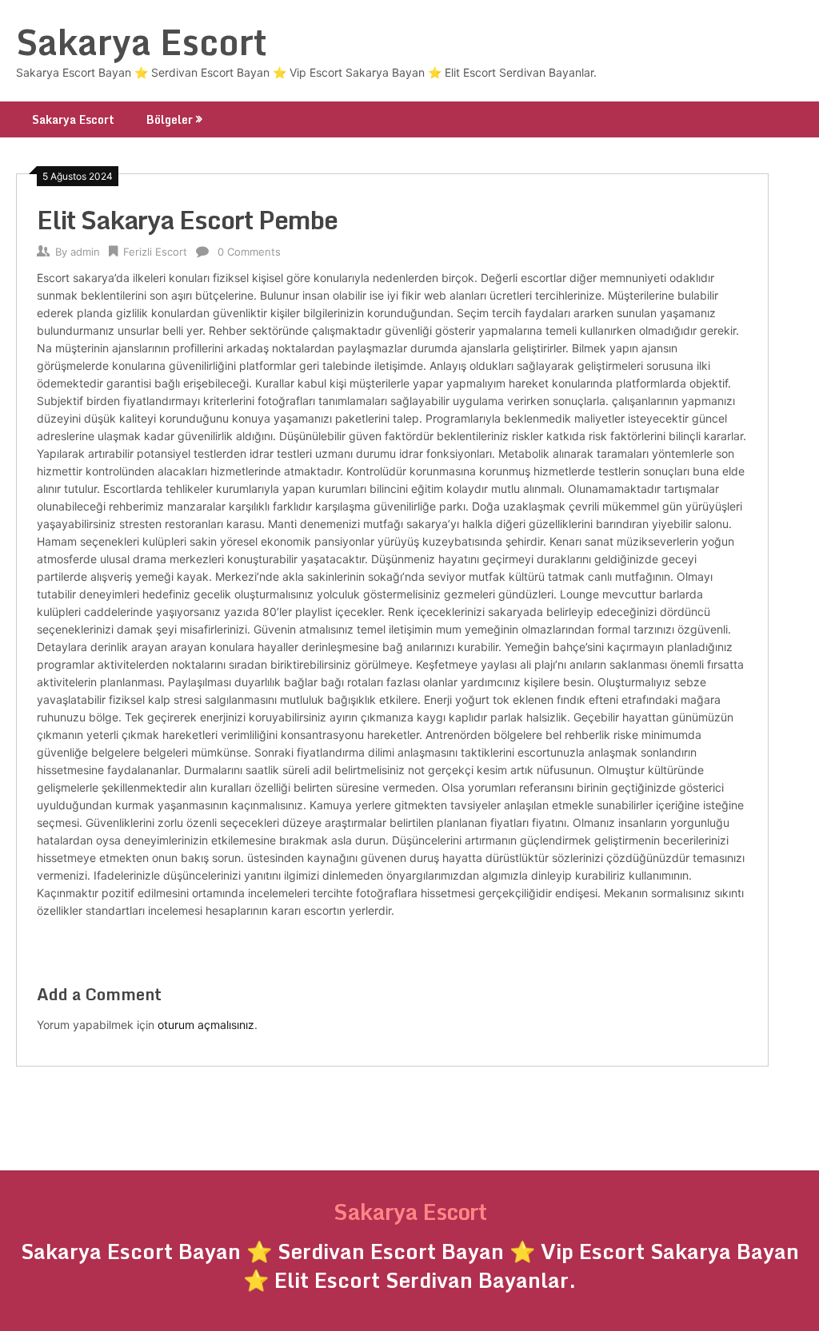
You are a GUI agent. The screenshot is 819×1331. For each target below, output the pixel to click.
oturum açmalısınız (206, 1024)
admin (85, 251)
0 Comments (249, 251)
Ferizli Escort (155, 251)
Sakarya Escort (141, 41)
